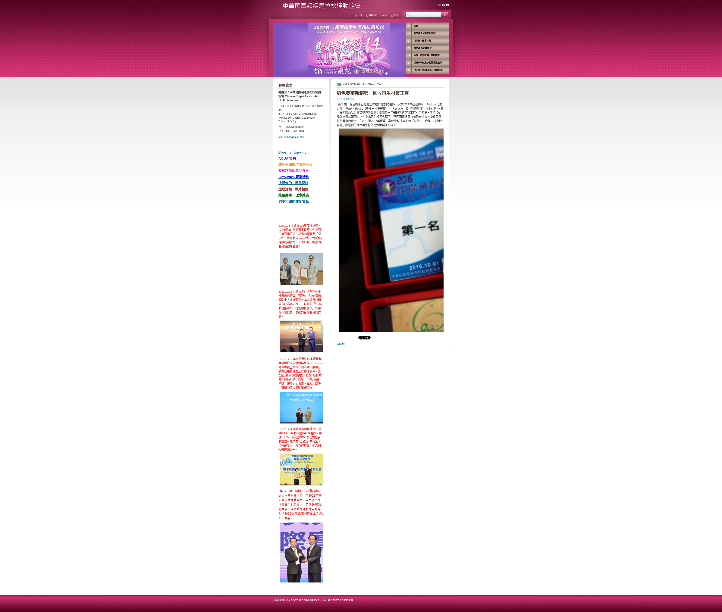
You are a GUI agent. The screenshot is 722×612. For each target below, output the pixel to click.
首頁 (339, 84)
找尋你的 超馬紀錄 (293, 183)
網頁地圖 (373, 15)
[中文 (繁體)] (439, 5)
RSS (385, 15)
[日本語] (447, 5)
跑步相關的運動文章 (293, 202)
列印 (396, 15)
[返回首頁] (318, 7)
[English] (443, 5)
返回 (339, 344)
